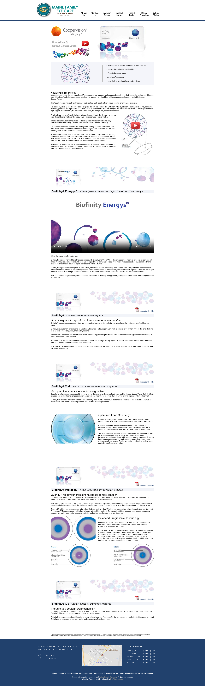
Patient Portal (132, 14)
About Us (83, 14)
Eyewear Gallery (107, 14)
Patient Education (144, 14)
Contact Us (94, 14)
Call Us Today (156, 14)
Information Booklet (146, 311)
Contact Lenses (119, 14)
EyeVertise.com (116, 679)
